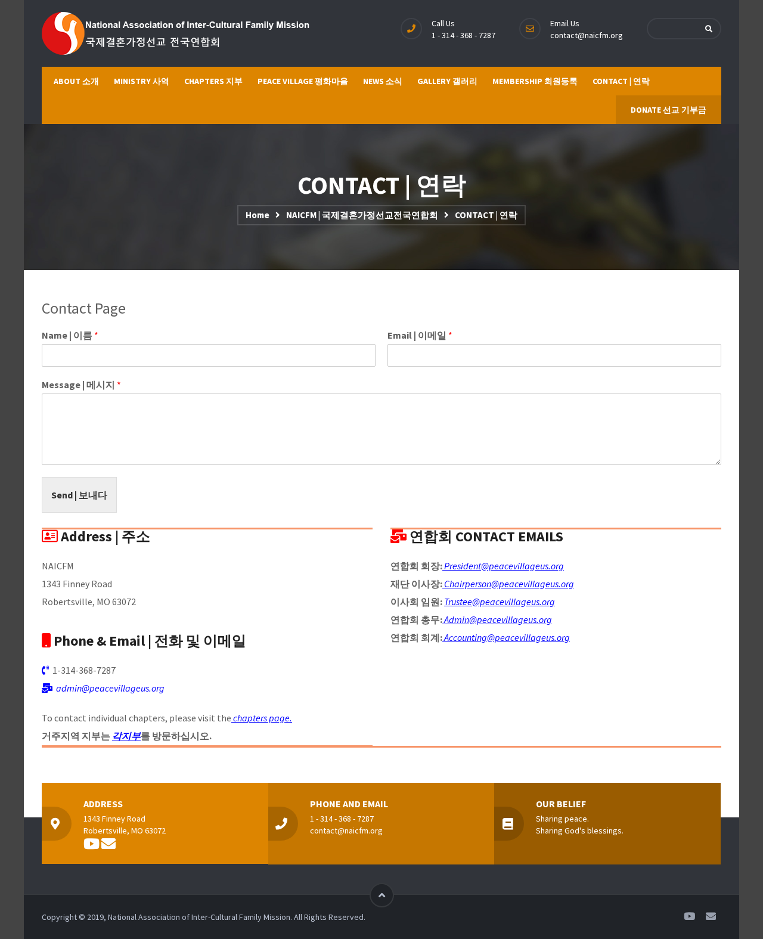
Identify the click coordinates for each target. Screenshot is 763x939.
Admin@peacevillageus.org (497, 619)
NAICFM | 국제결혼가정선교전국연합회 (362, 215)
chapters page (260, 718)
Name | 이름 (70, 335)
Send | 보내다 (79, 495)
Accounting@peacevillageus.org (506, 637)
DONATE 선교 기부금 (668, 109)
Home (257, 215)
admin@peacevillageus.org (110, 688)
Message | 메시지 (81, 385)
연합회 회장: (416, 566)
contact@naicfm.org (586, 35)
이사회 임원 (415, 602)
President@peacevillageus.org (503, 566)
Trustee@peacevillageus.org (499, 602)
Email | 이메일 (419, 335)
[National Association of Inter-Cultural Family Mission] (176, 33)
